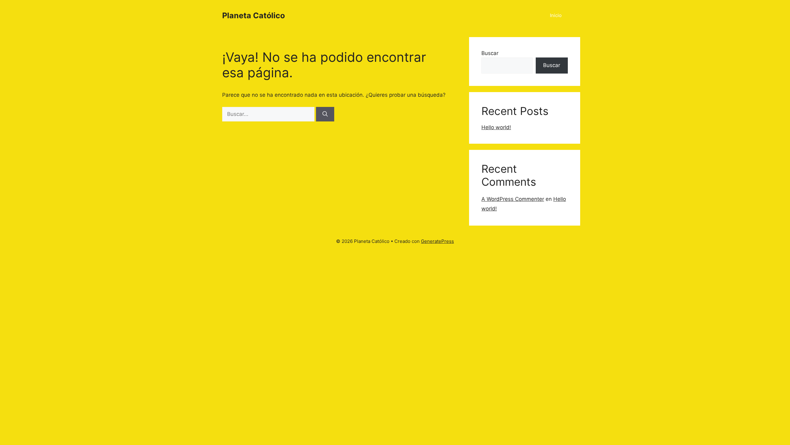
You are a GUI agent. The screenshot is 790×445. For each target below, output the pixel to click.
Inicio (556, 15)
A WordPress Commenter (512, 199)
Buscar (489, 53)
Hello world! (496, 127)
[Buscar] (325, 114)
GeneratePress (437, 241)
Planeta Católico (253, 15)
